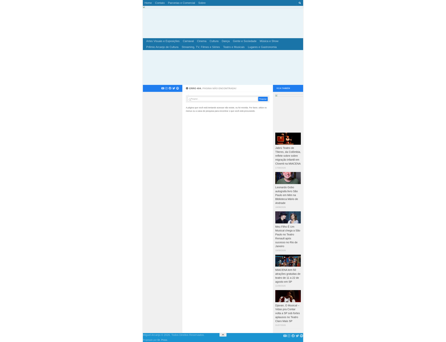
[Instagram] (166, 88)
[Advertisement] (223, 67)
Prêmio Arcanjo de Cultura (162, 47)
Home (148, 2)
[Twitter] (173, 88)
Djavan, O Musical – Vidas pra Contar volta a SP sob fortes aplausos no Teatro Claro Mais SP (287, 313)
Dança (226, 41)
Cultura (214, 41)
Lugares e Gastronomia (262, 47)
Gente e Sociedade (244, 41)
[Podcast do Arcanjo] (177, 88)
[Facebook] (170, 88)
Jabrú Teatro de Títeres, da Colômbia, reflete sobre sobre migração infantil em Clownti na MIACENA (288, 156)
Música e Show (269, 41)
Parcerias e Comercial (181, 2)
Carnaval (188, 41)
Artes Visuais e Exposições (163, 41)
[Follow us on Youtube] (162, 88)
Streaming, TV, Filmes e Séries (201, 47)
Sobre (202, 2)
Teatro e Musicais (234, 47)
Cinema (201, 41)
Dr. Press (162, 340)
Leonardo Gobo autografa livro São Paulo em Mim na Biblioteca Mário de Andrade (286, 195)
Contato (160, 2)
